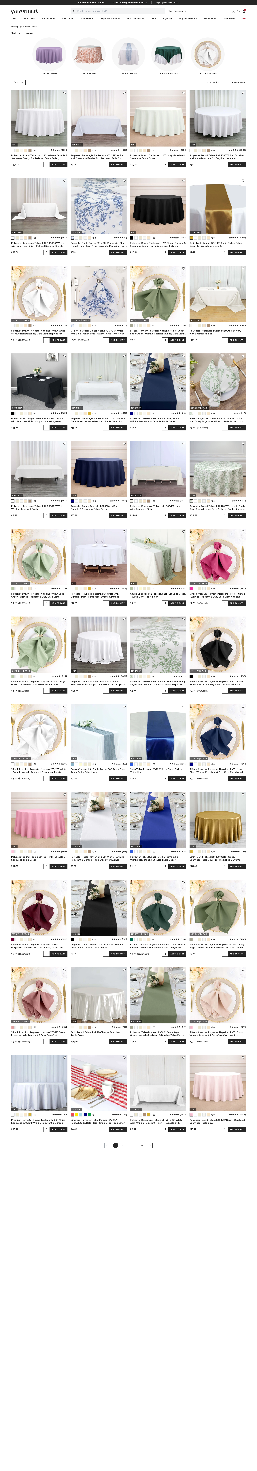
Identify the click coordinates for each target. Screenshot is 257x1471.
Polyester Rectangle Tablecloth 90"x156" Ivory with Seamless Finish (215, 332)
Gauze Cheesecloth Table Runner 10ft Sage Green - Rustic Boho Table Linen (158, 595)
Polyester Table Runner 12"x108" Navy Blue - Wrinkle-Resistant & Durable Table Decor (154, 420)
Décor (154, 18)
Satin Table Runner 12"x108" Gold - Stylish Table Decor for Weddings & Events (216, 244)
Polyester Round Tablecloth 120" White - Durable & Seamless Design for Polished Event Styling (39, 157)
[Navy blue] (131, 413)
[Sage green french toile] (191, 413)
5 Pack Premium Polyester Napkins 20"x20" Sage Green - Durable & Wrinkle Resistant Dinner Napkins (38, 683)
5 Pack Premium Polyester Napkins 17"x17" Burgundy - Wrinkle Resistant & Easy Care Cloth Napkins (37, 946)
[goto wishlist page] (238, 11)
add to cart (58, 165)
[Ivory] (21, 150)
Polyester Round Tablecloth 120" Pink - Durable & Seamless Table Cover (38, 858)
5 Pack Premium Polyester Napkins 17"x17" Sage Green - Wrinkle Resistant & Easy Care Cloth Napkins (37, 595)
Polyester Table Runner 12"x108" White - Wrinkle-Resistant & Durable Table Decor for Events (98, 858)
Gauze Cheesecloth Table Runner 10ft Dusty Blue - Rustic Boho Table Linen (98, 770)
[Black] (131, 238)
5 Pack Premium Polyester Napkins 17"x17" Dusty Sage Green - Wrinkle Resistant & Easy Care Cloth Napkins (157, 332)
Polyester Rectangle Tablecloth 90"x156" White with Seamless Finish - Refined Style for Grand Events (37, 245)
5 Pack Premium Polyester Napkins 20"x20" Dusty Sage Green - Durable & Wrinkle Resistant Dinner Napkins (217, 946)
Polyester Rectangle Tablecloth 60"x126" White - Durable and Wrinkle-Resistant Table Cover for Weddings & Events (98, 420)
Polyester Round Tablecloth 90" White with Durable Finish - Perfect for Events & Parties (95, 595)
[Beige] (17, 150)
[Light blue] (80, 1114)
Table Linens (29, 18)
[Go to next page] (150, 1145)
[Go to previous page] (107, 1145)
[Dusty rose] (12, 1027)
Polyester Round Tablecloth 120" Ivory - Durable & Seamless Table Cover (157, 157)
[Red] (72, 1114)
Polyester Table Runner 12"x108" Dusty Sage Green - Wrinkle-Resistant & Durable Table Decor (157, 1034)
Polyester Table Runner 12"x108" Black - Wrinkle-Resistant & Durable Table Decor (97, 946)
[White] (12, 150)
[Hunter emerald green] (131, 939)
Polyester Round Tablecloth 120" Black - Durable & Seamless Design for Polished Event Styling (158, 244)
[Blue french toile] (72, 238)
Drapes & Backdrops (110, 18)
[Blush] (191, 1027)
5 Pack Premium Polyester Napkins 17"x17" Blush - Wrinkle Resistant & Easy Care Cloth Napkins (217, 1034)
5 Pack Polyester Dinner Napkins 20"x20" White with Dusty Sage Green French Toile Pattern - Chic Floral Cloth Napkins (217, 420)
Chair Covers (68, 18)
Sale (243, 18)
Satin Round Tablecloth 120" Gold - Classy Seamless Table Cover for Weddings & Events (215, 858)
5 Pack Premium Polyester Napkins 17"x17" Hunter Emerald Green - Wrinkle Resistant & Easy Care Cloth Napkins (157, 946)
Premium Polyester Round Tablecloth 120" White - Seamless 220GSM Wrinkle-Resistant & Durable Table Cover (39, 1122)
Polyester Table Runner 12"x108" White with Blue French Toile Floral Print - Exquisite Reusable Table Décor (98, 245)
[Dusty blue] (72, 764)
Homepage (16, 27)
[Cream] (140, 588)
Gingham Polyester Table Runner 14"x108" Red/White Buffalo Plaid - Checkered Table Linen (98, 1121)
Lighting (167, 18)
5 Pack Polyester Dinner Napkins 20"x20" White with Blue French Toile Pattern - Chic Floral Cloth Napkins (97, 332)
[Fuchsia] (191, 588)
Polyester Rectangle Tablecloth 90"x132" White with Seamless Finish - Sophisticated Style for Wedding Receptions (97, 157)
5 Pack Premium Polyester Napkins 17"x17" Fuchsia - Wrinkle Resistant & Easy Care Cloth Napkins (217, 595)
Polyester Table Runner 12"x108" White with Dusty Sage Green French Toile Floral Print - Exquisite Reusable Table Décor (157, 683)
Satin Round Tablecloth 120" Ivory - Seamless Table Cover (95, 1034)
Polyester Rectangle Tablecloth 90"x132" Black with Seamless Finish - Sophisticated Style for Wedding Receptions (37, 420)
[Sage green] (12, 588)
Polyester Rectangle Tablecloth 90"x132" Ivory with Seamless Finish (156, 507)
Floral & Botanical (135, 18)
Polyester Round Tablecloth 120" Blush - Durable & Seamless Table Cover (217, 1121)
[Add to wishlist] (64, 93)
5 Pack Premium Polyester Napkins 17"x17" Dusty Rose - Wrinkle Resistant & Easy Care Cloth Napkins (38, 1034)
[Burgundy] (12, 939)
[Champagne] (25, 150)
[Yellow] (76, 1114)
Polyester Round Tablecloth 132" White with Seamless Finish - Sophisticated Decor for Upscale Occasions (99, 683)
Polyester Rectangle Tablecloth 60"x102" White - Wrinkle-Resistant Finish (38, 507)
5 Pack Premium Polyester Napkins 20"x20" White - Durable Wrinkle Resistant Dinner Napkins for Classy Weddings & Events (38, 771)
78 (141, 1145)
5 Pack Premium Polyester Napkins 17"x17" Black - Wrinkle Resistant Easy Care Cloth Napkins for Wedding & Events (217, 683)
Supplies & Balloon (187, 18)
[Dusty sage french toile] (191, 501)
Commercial (229, 18)
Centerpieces (48, 18)
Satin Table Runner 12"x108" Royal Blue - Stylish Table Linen (156, 770)
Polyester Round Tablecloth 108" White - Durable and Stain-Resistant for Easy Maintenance (217, 157)
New (14, 18)
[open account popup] (233, 11)
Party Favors (210, 18)
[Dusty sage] (131, 325)
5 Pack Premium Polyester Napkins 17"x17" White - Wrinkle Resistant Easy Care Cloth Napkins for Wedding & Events (39, 332)
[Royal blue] (131, 764)
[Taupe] (30, 150)
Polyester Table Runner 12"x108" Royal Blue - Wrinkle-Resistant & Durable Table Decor (154, 858)
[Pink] (12, 851)
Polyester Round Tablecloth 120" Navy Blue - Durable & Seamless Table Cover (95, 507)
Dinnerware (87, 18)
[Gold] (191, 238)
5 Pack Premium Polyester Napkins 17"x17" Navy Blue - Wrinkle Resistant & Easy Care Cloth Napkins (217, 770)
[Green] (89, 1114)
